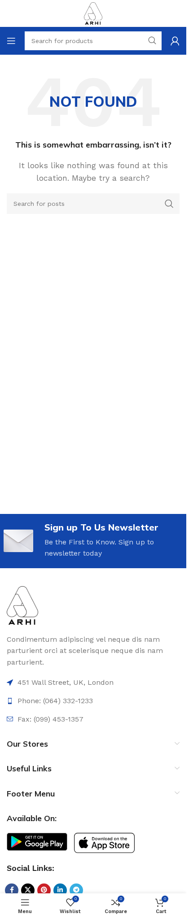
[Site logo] (93, 13)
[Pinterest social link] (44, 890)
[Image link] (22, 604)
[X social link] (28, 890)
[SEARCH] (169, 203)
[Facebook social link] (11, 890)
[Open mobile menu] (11, 41)
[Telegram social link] (76, 890)
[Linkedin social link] (60, 890)
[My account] (175, 41)
